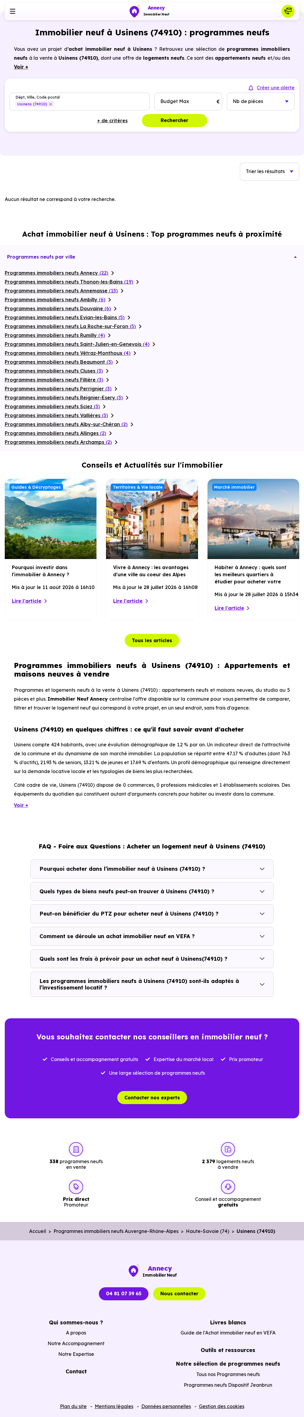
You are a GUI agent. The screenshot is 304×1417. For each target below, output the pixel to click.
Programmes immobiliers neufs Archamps (58, 442)
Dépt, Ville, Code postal (37, 97)
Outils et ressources (228, 1350)
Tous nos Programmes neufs (228, 1374)
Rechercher (174, 120)
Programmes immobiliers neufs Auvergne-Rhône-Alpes (115, 1231)
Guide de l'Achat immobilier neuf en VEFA (228, 1333)
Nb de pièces (248, 101)
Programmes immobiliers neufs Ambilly (55, 300)
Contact (76, 1371)
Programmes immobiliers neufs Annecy (56, 273)
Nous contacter (179, 1293)
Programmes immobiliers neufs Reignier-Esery (64, 397)
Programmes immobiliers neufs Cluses (54, 371)
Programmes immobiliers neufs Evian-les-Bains (65, 317)
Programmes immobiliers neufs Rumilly (55, 335)
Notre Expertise (76, 1354)
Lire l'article (26, 601)
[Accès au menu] (12, 11)
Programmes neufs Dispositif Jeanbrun (228, 1385)
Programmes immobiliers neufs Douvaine (58, 308)
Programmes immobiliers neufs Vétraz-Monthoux (68, 353)
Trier (265, 171)
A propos (76, 1333)
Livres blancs (228, 1322)
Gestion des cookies (221, 1406)
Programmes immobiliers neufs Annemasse (61, 291)
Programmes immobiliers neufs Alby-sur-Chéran (66, 424)
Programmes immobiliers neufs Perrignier (58, 389)
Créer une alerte (275, 88)
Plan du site (73, 1406)
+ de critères (112, 121)
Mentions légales (114, 1406)
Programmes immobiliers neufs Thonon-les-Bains (69, 282)
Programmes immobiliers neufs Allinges (55, 433)
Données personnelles (166, 1406)
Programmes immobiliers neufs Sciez (52, 406)
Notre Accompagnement (76, 1343)
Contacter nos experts (152, 1098)
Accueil (37, 1231)
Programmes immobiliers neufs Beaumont (59, 362)
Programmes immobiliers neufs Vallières (56, 415)
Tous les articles (152, 640)
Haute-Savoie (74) (207, 1231)
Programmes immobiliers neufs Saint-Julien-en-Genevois (77, 344)
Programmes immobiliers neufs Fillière (54, 380)
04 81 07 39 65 (123, 1293)
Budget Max (174, 101)
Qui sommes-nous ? (76, 1322)
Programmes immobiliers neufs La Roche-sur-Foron (70, 326)
